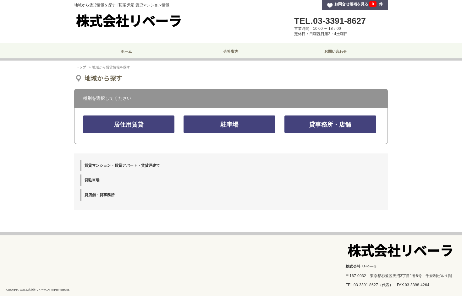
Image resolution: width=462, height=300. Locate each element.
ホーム (126, 51)
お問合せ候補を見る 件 (358, 4)
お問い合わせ (335, 51)
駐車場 (230, 124)
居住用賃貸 (129, 124)
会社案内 (231, 51)
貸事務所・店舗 (330, 124)
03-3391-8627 (366, 285)
